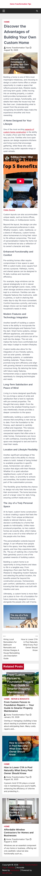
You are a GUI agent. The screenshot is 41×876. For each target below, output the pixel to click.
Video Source (9, 210)
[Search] (37, 11)
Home (7, 22)
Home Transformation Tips (20, 4)
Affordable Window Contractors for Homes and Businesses (18, 832)
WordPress (7, 873)
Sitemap (11, 867)
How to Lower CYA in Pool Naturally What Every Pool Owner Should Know (18, 770)
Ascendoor (15, 870)
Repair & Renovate (20, 699)
